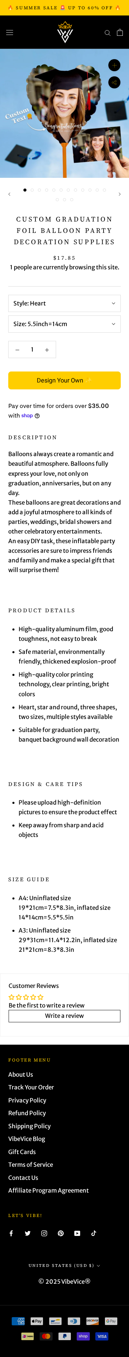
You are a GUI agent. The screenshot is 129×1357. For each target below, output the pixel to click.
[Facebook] (11, 1233)
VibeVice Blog (26, 1139)
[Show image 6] (61, 190)
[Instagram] (44, 1233)
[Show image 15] (71, 199)
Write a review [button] (64, 1016)
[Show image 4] (46, 190)
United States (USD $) (61, 1265)
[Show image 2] (32, 190)
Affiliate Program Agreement (48, 1190)
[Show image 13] (57, 199)
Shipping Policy (29, 1126)
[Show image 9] (82, 190)
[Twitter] (28, 1233)
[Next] (120, 194)
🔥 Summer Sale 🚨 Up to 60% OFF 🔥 (64, 8)
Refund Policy (27, 1113)
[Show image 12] (104, 190)
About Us (20, 1074)
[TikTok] (94, 1233)
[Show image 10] (90, 190)
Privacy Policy (27, 1100)
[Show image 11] (97, 190)
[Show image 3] (39, 190)
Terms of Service (30, 1164)
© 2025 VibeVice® (64, 1281)
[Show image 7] (68, 190)
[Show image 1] (24, 190)
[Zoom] (114, 65)
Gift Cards (22, 1152)
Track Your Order (31, 1087)
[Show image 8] (75, 190)
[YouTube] (77, 1233)
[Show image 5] (53, 190)
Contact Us (23, 1178)
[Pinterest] (61, 1233)
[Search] (108, 32)
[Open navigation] (9, 32)
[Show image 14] (64, 199)
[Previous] (9, 194)
